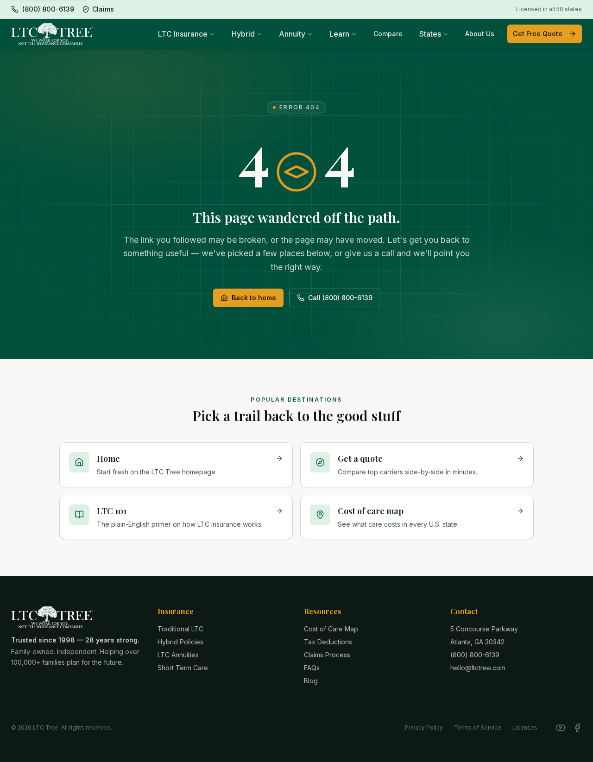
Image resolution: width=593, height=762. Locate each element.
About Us (479, 34)
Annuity (292, 33)
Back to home (254, 298)
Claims (103, 9)
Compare (388, 34)
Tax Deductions (328, 642)
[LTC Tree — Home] (52, 34)
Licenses (524, 727)
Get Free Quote (537, 34)
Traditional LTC (180, 629)
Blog (311, 681)
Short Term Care (183, 668)
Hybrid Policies (180, 642)
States (430, 33)
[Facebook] (577, 727)
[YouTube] (560, 727)
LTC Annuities (178, 655)
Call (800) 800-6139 (340, 298)
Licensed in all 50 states (549, 9)
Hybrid (243, 33)
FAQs (312, 668)
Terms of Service (477, 727)
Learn (339, 33)
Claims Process (327, 655)
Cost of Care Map (331, 629)
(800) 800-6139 (474, 655)
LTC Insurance (183, 33)
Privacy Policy (424, 727)
